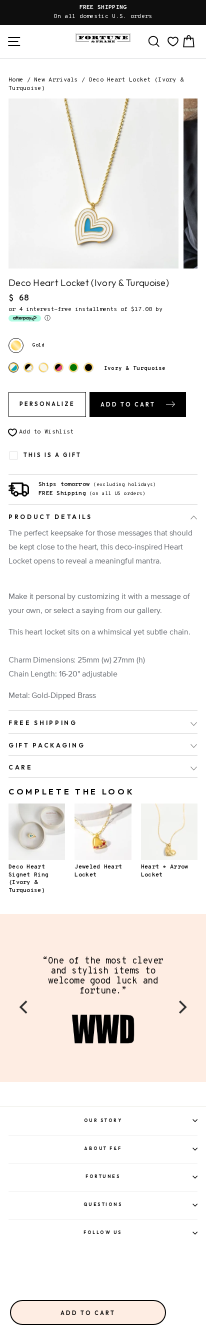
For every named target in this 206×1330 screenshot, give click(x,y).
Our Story (103, 1120)
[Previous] (25, 1007)
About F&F (103, 1148)
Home (15, 80)
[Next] (181, 1007)
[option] (103, 13)
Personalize (47, 404)
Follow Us (103, 1232)
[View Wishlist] (173, 41)
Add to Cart (88, 1313)
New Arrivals (56, 80)
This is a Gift (53, 455)
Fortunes (103, 1176)
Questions (103, 1204)
